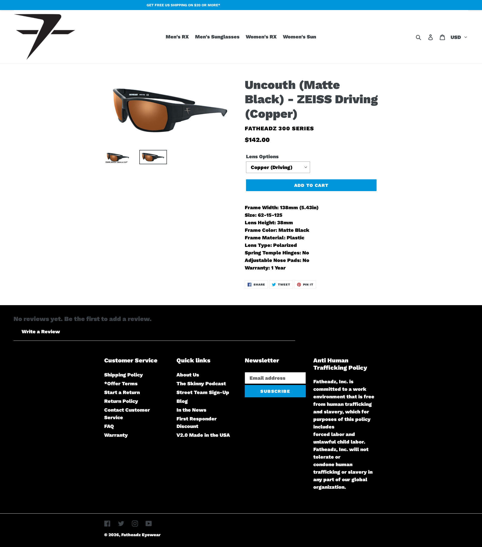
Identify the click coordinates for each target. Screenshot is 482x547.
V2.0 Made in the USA (203, 435)
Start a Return (122, 392)
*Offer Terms (121, 383)
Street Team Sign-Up (202, 392)
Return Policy (121, 401)
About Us (187, 375)
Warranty (116, 435)
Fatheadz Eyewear (141, 534)
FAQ (109, 426)
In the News (191, 410)
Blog (182, 401)
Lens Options (262, 156)
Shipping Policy (123, 375)
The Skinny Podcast (201, 383)
